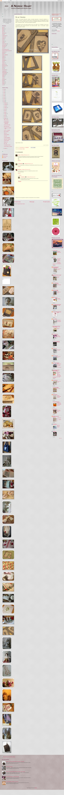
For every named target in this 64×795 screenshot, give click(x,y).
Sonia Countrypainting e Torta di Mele (56, 327)
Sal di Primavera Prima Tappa (58, 336)
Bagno (3, 27)
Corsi (3, 39)
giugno (5, 112)
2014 (4, 98)
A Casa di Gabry (55, 334)
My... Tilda (5, 143)
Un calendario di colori (7, 144)
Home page (32, 201)
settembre (5, 107)
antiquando (54, 431)
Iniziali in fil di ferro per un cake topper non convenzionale (59, 365)
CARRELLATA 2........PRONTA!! (59, 419)
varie (3, 84)
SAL (3, 68)
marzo (5, 116)
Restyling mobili (4, 65)
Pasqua (3, 57)
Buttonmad (3, 33)
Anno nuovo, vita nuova (59, 350)
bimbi (3, 30)
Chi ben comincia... (6, 134)
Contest (3, 38)
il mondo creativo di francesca (56, 417)
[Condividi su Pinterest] (34, 147)
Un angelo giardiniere (7, 137)
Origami (3, 56)
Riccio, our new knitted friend (58, 410)
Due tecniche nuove (6, 126)
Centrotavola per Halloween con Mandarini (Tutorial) (59, 404)
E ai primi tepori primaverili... (6, 123)
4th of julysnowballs (59, 284)
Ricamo (3, 67)
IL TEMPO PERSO (56, 387)
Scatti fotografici (4, 72)
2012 (4, 101)
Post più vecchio (46, 201)
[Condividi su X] (33, 147)
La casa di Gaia (55, 380)
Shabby (24, 148)
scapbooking (4, 71)
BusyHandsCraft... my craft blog (57, 275)
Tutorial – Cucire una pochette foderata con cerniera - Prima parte (15, 761)
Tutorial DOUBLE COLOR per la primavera (12, 781)
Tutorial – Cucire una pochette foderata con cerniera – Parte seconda (15, 771)
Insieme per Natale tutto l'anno (6, 50)
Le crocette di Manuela (56, 341)
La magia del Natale (59, 381)
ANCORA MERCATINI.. (59, 252)
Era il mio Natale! (58, 328)
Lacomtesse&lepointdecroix (57, 311)
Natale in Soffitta (4, 54)
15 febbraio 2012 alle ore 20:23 (26, 169)
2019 (4, 90)
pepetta (19, 154)
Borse (3, 31)
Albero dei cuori (55, 355)
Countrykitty (55, 409)
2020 (4, 89)
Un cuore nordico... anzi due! (8, 146)
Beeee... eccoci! (6, 119)
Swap (3, 77)
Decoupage (3, 46)
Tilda (3, 80)
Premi (3, 61)
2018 (4, 92)
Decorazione (4, 45)
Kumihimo (3, 52)
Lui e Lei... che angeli (7, 130)
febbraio (5, 118)
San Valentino (20, 148)
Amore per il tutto (58, 357)
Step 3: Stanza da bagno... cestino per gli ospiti (12, 776)
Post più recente (17, 201)
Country (3, 41)
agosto (5, 109)
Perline (3, 58)
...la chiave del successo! (59, 269)
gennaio (5, 148)
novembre (5, 104)
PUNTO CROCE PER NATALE (59, 396)
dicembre (5, 102)
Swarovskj (3, 79)
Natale (3, 53)
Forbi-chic (5, 136)
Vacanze (3, 83)
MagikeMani (55, 424)
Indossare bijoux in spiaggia (58, 426)
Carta (3, 34)
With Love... (5, 133)
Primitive (3, 62)
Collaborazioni (4, 35)
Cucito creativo (4, 43)
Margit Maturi (55, 394)
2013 (4, 100)
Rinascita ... (58, 342)
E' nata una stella (6, 121)
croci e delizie (55, 319)
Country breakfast (6, 140)
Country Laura (55, 250)
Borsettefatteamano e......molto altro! (56, 267)
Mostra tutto (60, 438)
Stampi (3, 76)
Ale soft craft (55, 348)
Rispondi (19, 160)
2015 (4, 97)
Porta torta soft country (9, 766)
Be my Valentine (6, 131)
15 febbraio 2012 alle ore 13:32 (28, 163)
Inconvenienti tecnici (5, 49)
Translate (58, 30)
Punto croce (4, 64)
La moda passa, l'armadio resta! (7, 128)
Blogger (36, 787)
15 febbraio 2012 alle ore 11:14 (24, 154)
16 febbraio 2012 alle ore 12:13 (31, 176)
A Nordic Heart (20, 163)
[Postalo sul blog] (32, 147)
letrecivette (19, 169)
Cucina (3, 42)
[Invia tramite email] (31, 147)
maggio (5, 113)
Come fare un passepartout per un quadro (59, 320)
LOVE (58, 312)
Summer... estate (58, 277)
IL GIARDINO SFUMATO (57, 304)
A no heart (4, 157)
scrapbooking (4, 73)
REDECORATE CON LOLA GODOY (56, 370)
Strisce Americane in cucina (59, 292)
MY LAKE (58, 305)
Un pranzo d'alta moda (7, 124)
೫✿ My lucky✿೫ (55, 290)
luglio (5, 110)
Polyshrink (3, 60)
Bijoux (3, 28)
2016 (4, 95)
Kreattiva (54, 257)
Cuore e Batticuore (55, 283)
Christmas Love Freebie (59, 299)
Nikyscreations (55, 297)
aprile (5, 115)
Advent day (58, 388)
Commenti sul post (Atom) (21, 203)
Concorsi (3, 37)
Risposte (20, 175)
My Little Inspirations (56, 401)
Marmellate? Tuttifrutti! (7, 139)
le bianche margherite (56, 362)
